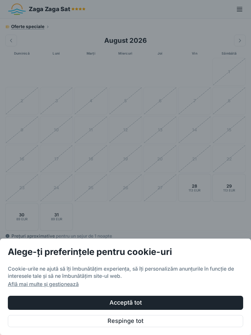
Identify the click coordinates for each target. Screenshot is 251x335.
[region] (125, 287)
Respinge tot (125, 320)
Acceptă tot (125, 302)
